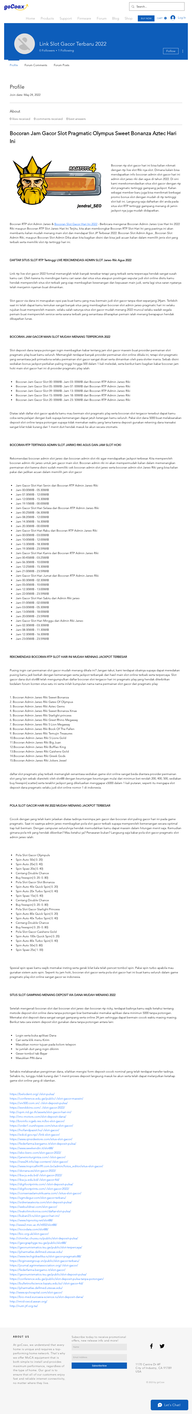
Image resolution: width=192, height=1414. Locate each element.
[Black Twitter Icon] (162, 1346)
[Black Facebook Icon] (151, 1346)
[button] (162, 18)
